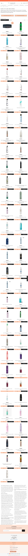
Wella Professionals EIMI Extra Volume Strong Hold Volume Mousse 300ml (7, 140)
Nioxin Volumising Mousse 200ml (7, 403)
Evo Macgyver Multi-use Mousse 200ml (20, 217)
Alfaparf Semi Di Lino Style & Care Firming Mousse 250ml (7, 216)
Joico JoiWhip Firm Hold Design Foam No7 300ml (7, 171)
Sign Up (23, 530)
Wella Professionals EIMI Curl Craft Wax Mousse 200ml (20, 156)
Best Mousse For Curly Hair (7, 15)
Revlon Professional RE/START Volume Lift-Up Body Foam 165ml (21, 346)
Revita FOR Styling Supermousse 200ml (7, 449)
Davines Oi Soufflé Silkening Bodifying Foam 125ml (21, 402)
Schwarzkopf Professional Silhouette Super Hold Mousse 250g (21, 171)
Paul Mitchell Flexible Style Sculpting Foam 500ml (21, 78)
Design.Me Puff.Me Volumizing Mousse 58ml (21, 418)
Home (1, 6)
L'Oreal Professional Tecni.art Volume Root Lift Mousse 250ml (7, 109)
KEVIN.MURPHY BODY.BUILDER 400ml (21, 63)
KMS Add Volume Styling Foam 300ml (7, 186)
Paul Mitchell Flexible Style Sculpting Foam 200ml (7, 78)
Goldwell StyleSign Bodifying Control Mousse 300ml (21, 275)
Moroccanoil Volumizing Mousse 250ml (21, 230)
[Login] (24, 3)
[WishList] (25, 3)
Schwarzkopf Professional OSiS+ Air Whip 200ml (7, 360)
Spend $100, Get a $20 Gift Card (14, 0)
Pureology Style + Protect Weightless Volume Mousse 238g (21, 434)
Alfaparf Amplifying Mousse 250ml (7, 304)
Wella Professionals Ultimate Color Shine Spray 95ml (7, 375)
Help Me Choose (27, 278)
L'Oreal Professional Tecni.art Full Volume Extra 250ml (7, 156)
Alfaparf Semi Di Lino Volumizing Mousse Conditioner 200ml (7, 246)
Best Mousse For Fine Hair (21, 15)
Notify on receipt (24, 391)
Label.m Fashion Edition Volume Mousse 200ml (7, 275)
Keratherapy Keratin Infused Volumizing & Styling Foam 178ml (20, 360)
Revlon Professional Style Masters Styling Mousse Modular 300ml (21, 185)
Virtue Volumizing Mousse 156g (7, 479)
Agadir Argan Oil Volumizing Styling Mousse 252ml (21, 465)
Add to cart (10, 50)
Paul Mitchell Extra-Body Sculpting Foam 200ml (7, 94)
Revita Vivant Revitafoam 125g (7, 47)
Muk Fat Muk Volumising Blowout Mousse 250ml (7, 419)
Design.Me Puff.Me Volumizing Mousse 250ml (7, 434)
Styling (3, 6)
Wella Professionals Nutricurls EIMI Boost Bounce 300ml (7, 346)
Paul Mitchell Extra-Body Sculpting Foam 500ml (20, 94)
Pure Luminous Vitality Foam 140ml (7, 63)
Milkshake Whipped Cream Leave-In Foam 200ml (7, 125)
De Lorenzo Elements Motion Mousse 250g (21, 124)
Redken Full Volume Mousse (21, 319)
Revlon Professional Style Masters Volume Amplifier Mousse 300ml (21, 202)
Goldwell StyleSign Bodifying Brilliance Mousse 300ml (20, 289)
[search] (21, 3)
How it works (13, 551)
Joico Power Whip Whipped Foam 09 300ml (7, 201)
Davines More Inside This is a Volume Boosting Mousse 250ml (21, 450)
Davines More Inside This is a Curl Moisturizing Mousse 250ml (7, 464)
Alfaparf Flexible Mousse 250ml (7, 319)
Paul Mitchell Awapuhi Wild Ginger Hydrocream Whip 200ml (20, 140)
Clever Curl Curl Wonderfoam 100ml (21, 374)
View (3, 50)
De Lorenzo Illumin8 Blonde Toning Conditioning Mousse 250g (21, 48)
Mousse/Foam (6, 6)
